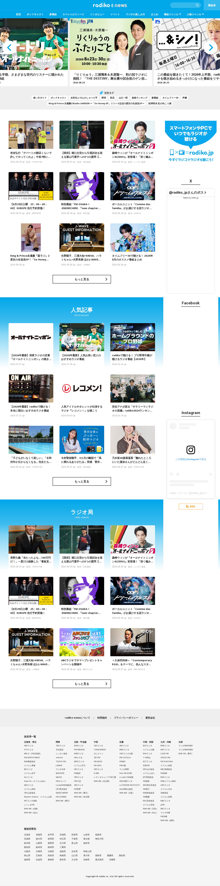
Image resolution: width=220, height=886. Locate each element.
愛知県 (27, 847)
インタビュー (97, 14)
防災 (18, 14)
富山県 (75, 843)
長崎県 (51, 859)
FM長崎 (164, 773)
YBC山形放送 (29, 792)
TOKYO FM (61, 761)
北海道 (27, 834)
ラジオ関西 (124, 769)
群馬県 (51, 838)
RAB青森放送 (29, 761)
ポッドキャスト (35, 14)
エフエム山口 (148, 773)
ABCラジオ (124, 745)
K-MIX (96, 773)
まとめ (154, 14)
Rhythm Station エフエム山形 (38, 796)
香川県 (86, 855)
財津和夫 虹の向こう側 (159, 103)
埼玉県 (63, 838)
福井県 (86, 843)
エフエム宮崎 (166, 796)
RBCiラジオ (165, 808)
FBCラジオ (78, 769)
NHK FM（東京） (186, 753)
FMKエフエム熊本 (168, 781)
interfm (59, 757)
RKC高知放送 (148, 800)
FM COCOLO (125, 757)
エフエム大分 (166, 789)
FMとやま (78, 757)
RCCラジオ (147, 761)
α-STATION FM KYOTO (129, 785)
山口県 (75, 855)
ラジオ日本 (60, 769)
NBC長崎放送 (166, 769)
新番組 (53, 14)
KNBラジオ (79, 753)
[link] (188, 192)
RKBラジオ (165, 745)
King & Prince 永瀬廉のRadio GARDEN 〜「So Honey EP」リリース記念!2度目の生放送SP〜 (96, 103)
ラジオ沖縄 (165, 812)
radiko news (110, 5)
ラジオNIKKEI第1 (186, 745)
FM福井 (77, 773)
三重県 (63, 847)
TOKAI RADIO (100, 749)
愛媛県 (110, 855)
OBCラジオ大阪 (126, 753)
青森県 (39, 834)
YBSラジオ (78, 777)
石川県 (63, 843)
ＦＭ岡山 (147, 757)
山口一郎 (123, 97)
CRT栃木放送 (61, 789)
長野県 (51, 843)
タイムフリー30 (170, 97)
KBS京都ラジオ (126, 781)
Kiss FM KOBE (125, 773)
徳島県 (98, 855)
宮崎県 (86, 859)
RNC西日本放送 (149, 785)
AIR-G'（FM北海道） (33, 753)
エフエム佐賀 (166, 765)
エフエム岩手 (29, 773)
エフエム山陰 (148, 749)
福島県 (98, 834)
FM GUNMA (61, 796)
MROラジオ (79, 761)
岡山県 (27, 855)
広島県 (39, 855)
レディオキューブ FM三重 (105, 777)
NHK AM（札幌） (31, 808)
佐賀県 (39, 859)
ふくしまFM (29, 804)
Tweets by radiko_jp (191, 198)
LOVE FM (165, 753)
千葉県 (75, 838)
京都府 (51, 851)
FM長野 (77, 789)
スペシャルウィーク (73, 14)
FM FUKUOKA (167, 761)
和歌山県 (87, 851)
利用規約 (102, 717)
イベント (115, 14)
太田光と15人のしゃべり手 (83, 97)
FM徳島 (146, 781)
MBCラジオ (165, 800)
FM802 (122, 761)
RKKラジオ (165, 777)
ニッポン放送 (61, 753)
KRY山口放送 (148, 769)
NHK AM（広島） (150, 808)
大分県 (75, 859)
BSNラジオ (79, 745)
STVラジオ (28, 749)
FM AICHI (98, 761)
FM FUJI (77, 781)
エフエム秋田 (29, 789)
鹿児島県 (99, 859)
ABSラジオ (28, 785)
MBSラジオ (124, 749)
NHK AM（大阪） (126, 792)
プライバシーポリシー (126, 717)
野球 (104, 97)
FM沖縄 (164, 816)
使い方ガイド (40, 97)
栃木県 (39, 838)
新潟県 (27, 843)
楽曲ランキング (139, 97)
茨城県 (27, 838)
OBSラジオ (165, 785)
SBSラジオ (98, 769)
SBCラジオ (78, 785)
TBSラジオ (60, 745)
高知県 (122, 855)
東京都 (86, 838)
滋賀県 (63, 851)
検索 (197, 5)
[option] (110, 52)
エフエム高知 (148, 804)
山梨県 (39, 843)
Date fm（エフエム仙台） (35, 781)
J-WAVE (59, 765)
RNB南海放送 (148, 792)
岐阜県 (39, 847)
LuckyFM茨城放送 (64, 785)
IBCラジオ (28, 769)
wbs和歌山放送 (126, 789)
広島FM (146, 765)
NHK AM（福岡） (168, 820)
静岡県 (51, 847)
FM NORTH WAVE (32, 757)
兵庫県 (39, 851)
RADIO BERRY (62, 792)
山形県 (86, 834)
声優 (184, 97)
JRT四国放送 (148, 777)
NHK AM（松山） (150, 812)
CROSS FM (165, 757)
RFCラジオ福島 (30, 800)
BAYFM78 (60, 773)
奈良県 (75, 851)
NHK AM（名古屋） (82, 796)
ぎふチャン (98, 753)
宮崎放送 (164, 792)
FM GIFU (98, 765)
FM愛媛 (146, 796)
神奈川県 (99, 838)
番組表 (212, 5)
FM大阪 (122, 765)
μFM (162, 804)
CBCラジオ (98, 745)
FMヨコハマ (61, 781)
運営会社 (150, 717)
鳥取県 (51, 855)
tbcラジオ (28, 777)
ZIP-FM (97, 757)
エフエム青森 (29, 765)
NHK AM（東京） (63, 800)
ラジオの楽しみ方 (135, 14)
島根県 (63, 855)
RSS (192, 506)
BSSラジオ (147, 745)
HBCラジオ (29, 745)
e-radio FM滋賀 (126, 777)
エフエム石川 (79, 765)
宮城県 (63, 834)
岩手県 (51, 834)
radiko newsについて (77, 717)
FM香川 (146, 789)
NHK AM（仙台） (31, 812)
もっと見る (82, 279)
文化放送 (59, 749)
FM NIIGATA (79, 749)
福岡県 (27, 859)
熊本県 (63, 859)
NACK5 (59, 777)
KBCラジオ (165, 749)
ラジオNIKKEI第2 (186, 749)
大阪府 (27, 851)
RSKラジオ (147, 753)
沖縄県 (112, 859)
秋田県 (75, 834)
